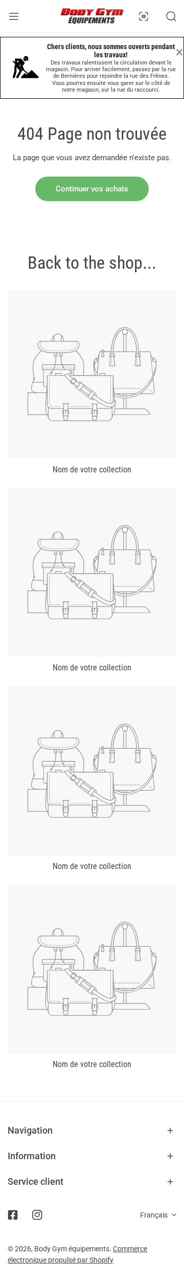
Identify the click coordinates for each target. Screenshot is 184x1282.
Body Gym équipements (71, 1249)
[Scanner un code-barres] (143, 16)
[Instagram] (37, 1215)
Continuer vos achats (92, 188)
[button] (92, 1130)
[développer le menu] (14, 16)
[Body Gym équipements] (92, 16)
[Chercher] (171, 16)
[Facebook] (13, 1215)
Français (154, 1215)
